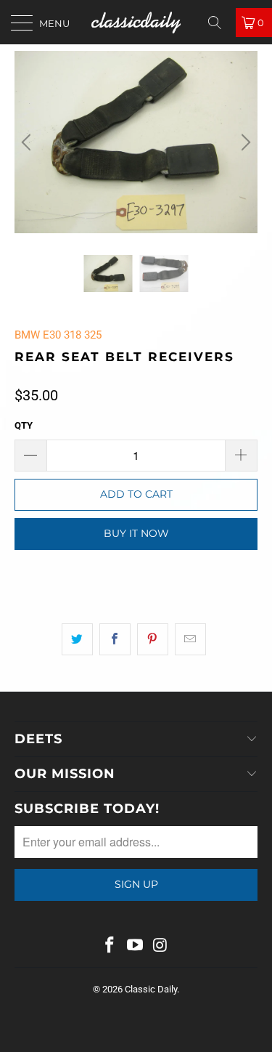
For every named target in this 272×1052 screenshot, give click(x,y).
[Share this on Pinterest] (152, 639)
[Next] (243, 142)
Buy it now (136, 533)
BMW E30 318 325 (58, 334)
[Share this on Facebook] (115, 639)
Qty (24, 425)
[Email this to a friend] (190, 639)
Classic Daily (151, 989)
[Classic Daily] (136, 22)
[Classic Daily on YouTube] (136, 946)
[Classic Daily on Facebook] (110, 946)
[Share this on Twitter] (77, 639)
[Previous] (28, 142)
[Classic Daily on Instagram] (160, 946)
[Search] (220, 22)
